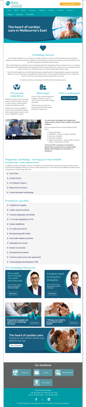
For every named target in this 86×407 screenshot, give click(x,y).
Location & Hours (15, 178)
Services (32, 10)
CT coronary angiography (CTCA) (21, 219)
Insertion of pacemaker (17, 248)
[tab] (43, 174)
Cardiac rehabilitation (16, 224)
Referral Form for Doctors (18, 188)
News (23, 10)
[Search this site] (70, 4)
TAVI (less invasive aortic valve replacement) (25, 257)
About (16, 10)
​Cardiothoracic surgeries (17, 205)
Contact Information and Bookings (21, 192)
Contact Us (19, 14)
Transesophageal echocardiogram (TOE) (23, 262)
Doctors (60, 10)
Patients (41, 10)
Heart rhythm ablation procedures (21, 238)
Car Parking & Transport (18, 183)
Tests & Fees (13, 173)
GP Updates (30, 14)
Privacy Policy (48, 403)
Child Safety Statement (61, 403)
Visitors (51, 10)
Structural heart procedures (19, 252)
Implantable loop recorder (18, 243)
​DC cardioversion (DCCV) (18, 229)
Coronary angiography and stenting (22, 215)
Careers (69, 10)
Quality (9, 14)
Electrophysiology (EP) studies (19, 234)
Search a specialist (69, 98)
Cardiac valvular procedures (19, 210)
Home (9, 10)
